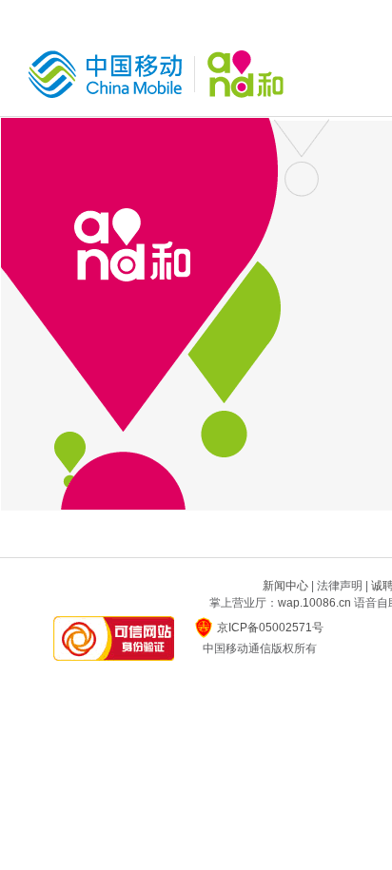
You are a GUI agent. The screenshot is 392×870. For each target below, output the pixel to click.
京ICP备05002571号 (270, 627)
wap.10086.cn (314, 602)
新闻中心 (285, 585)
